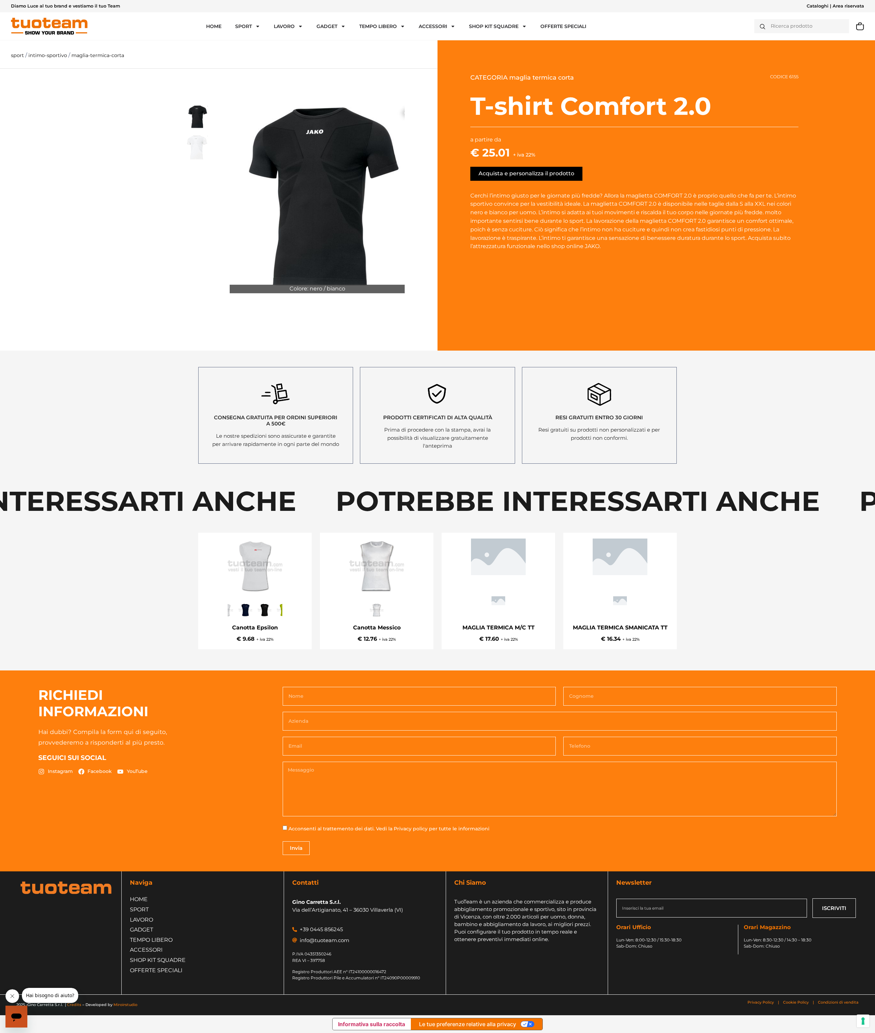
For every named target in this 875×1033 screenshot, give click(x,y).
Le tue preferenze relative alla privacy (467, 1024)
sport (18, 55)
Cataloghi (818, 6)
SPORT (243, 26)
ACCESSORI (433, 26)
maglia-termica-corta (97, 55)
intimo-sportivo (48, 55)
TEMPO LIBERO (378, 26)
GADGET (327, 26)
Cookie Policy (796, 1002)
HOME (213, 26)
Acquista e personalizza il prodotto (526, 173)
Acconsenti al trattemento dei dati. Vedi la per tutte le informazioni (388, 829)
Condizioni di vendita (838, 1002)
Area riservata (848, 6)
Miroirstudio (125, 1004)
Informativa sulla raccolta (371, 1024)
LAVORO (284, 26)
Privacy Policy (761, 1002)
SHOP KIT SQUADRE (494, 26)
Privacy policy (411, 829)
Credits (74, 1004)
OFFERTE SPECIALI (563, 26)
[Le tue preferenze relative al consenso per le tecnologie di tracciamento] (863, 1021)
